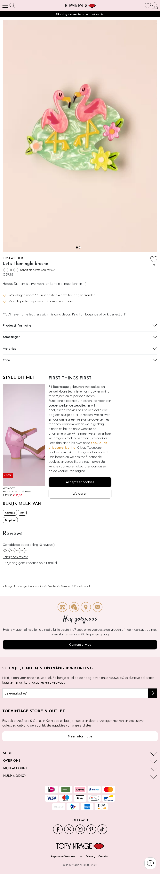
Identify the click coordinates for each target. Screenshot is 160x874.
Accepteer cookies (80, 482)
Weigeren (80, 494)
